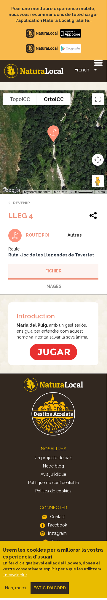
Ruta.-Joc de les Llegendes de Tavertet (51, 255)
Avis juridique (53, 474)
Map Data (60, 192)
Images (53, 286)
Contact (57, 516)
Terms (100, 192)
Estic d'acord (49, 587)
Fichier (53, 271)
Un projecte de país (53, 457)
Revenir (21, 203)
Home (33, 71)
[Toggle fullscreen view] (98, 99)
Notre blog (53, 466)
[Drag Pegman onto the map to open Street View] (98, 181)
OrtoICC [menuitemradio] (54, 99)
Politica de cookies (53, 491)
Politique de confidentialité (53, 482)
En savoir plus (15, 575)
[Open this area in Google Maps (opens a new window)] (11, 190)
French (81, 70)
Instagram (57, 533)
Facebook (57, 525)
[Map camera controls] (98, 160)
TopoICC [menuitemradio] (20, 99)
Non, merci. (16, 587)
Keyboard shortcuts (37, 192)
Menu (98, 62)
